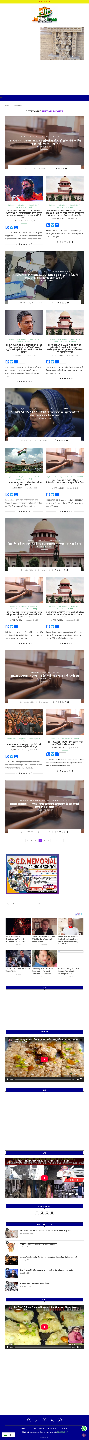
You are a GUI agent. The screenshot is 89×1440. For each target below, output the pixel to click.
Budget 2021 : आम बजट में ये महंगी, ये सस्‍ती (35, 1283)
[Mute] (78, 1079)
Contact (33, 1428)
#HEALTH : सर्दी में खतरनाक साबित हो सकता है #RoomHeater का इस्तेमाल (45, 1231)
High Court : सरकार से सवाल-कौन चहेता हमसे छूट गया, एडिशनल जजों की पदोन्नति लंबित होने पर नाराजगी (24, 614)
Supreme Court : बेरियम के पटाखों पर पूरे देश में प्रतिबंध (24, 483)
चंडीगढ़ (62, 271)
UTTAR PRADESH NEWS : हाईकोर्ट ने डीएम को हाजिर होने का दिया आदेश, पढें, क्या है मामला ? (44, 142)
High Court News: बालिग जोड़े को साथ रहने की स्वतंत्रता (44, 675)
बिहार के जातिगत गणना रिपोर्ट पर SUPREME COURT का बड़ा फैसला (44, 543)
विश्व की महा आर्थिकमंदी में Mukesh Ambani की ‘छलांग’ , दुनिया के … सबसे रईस (46, 1270)
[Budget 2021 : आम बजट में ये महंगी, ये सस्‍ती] (11, 1286)
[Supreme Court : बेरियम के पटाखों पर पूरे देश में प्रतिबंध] (24, 460)
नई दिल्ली (29, 207)
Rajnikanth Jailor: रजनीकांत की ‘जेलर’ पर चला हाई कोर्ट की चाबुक (24, 745)
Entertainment (11, 738)
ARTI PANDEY (48, 146)
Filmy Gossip (22, 738)
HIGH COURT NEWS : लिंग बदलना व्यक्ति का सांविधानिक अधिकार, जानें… (65, 743)
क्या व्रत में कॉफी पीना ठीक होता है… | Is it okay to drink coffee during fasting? (48, 1257)
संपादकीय (41, 1428)
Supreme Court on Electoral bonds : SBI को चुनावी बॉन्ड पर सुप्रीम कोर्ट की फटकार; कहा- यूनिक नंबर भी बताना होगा (65, 213)
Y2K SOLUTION (62, 1432)
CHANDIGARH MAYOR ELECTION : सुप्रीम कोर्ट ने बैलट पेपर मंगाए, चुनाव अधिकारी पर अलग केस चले (44, 276)
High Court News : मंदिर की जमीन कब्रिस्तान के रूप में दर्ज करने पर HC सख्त (44, 805)
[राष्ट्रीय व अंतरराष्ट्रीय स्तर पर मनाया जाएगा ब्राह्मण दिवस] (11, 1247)
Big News (24, 137)
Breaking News (34, 137)
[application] (44, 1059)
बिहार (60, 540)
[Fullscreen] (81, 1079)
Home (7, 105)
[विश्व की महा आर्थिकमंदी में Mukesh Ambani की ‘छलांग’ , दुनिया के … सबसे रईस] (11, 1273)
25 (58, 841)
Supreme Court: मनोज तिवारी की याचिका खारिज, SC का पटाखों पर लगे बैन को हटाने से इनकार (65, 614)
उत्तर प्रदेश (80, 477)
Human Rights (46, 137)
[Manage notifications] (84, 1435)
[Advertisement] (44, 78)
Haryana (32, 606)
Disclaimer (64, 1428)
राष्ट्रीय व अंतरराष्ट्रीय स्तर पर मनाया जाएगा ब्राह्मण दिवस (38, 1244)
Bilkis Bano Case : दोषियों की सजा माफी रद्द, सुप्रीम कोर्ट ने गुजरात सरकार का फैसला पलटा (44, 414)
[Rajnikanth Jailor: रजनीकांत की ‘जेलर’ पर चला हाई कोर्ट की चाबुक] (24, 722)
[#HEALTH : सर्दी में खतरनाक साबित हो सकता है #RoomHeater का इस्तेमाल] (11, 1234)
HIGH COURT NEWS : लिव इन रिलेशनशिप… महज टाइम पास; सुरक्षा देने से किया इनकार (65, 482)
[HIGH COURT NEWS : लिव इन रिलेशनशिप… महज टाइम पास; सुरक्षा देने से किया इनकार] (65, 460)
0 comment (42, 168)
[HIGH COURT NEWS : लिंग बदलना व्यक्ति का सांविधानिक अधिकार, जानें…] (65, 722)
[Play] (8, 1079)
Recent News (57, 137)
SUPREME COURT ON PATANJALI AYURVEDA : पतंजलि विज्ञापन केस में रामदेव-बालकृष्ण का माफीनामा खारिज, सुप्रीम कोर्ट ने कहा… (24, 214)
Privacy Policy (52, 1428)
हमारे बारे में (24, 1428)
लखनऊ (66, 137)
